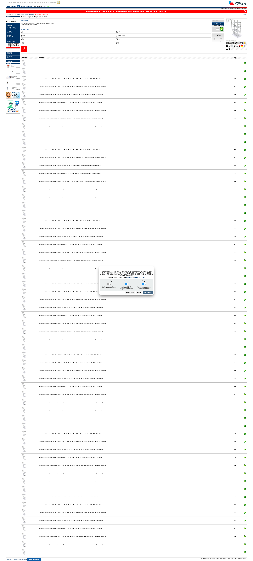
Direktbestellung (233, 8)
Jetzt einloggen (244, 14)
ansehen (18, 67)
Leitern (8, 57)
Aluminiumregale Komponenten (13, 44)
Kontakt (238, 8)
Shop (18, 6)
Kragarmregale (9, 32)
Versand (222, 25)
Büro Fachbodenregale (11, 27)
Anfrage (13, 6)
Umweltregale (9, 37)
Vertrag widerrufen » (34, 559)
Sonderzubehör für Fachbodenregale (10, 26)
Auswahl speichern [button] (130, 292)
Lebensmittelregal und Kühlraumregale (22, 14)
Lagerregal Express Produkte (12, 28)
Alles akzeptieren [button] (148, 292)
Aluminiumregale (31, 14)
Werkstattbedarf (9, 53)
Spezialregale (9, 31)
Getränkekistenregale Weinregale (11, 50)
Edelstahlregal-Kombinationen (13, 45)
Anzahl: (214, 29)
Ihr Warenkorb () (225, 8)
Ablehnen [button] (139, 292)
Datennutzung (129, 277)
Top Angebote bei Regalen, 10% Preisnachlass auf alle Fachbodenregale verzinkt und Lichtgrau (126, 11)
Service (23, 6)
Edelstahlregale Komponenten (13, 46)
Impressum (244, 8)
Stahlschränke (9, 52)
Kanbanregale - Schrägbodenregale (10, 39)
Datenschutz (16, 559)
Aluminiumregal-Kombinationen (13, 43)
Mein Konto (29, 6)
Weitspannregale (10, 36)
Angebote (8, 60)
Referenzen (9, 559)
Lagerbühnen (9, 56)
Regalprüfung (9, 58)
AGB (12, 559)
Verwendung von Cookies (139, 277)
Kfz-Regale (9, 35)
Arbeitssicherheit (10, 61)
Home (8, 6)
